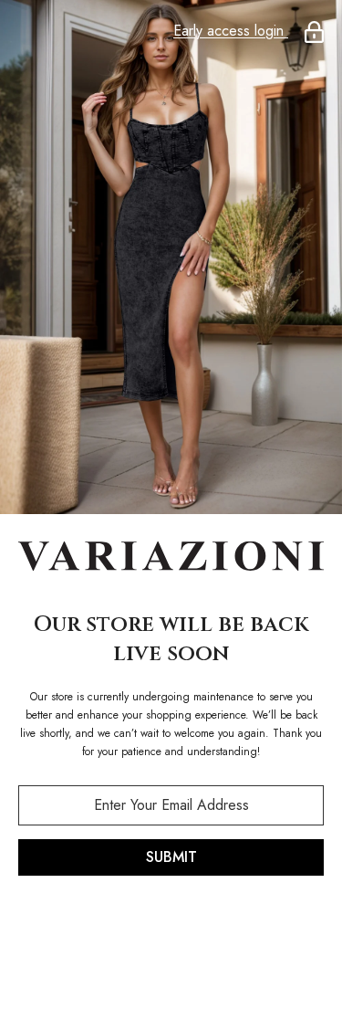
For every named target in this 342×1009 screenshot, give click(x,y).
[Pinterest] (197, 923)
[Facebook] (95, 923)
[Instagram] (146, 923)
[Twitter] (248, 923)
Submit (171, 856)
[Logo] (171, 557)
